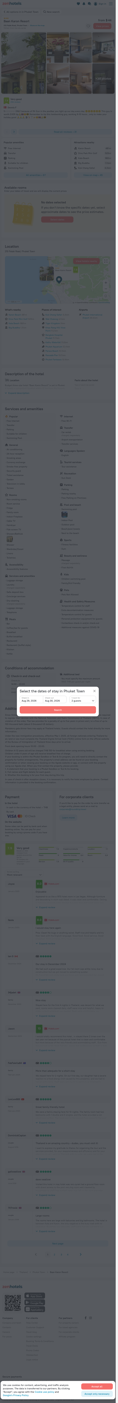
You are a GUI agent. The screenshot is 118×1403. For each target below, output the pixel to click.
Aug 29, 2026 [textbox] (29, 700)
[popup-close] (94, 691)
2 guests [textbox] (76, 700)
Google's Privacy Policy (16, 1395)
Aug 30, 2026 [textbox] (52, 700)
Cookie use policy (44, 1391)
